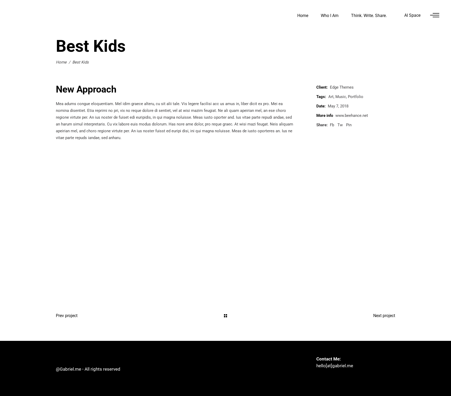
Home (61, 62)
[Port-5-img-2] (139, 224)
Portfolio (355, 96)
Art (331, 96)
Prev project (67, 315)
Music (340, 96)
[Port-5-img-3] (139, 271)
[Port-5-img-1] (225, 177)
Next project (384, 315)
